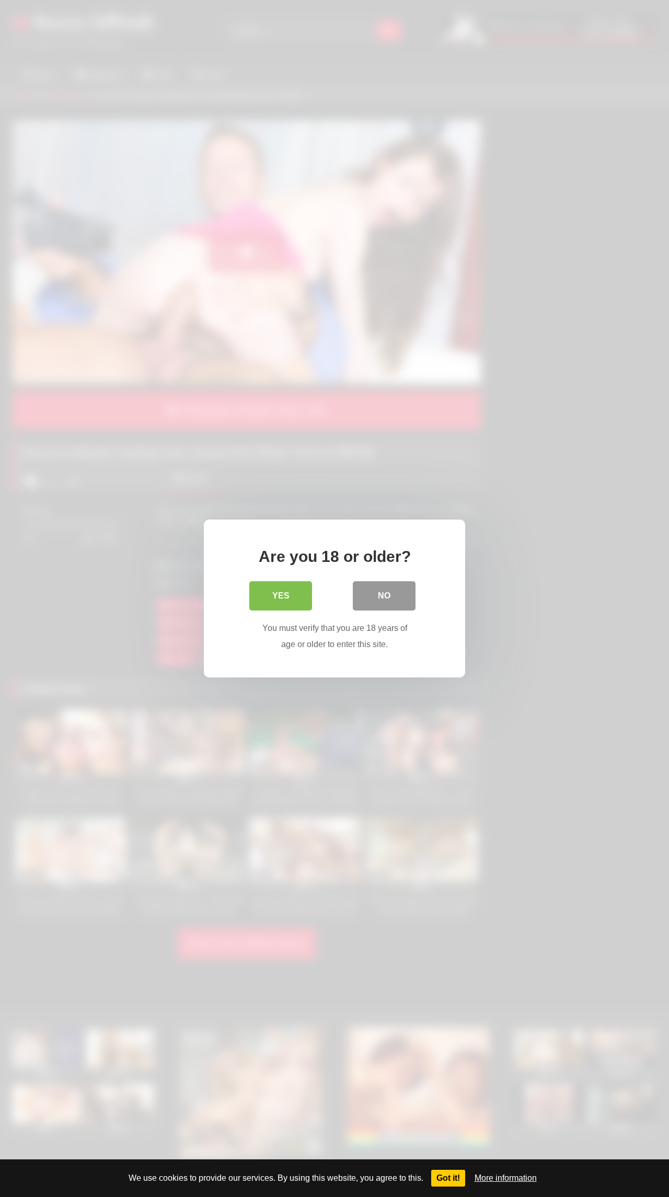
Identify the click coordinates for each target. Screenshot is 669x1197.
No (384, 595)
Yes (281, 595)
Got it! (448, 1177)
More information (506, 1177)
